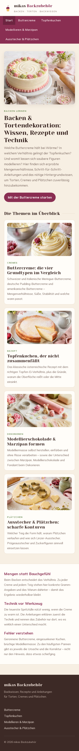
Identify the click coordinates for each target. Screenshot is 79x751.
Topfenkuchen (51, 20)
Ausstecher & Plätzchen (22, 39)
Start (9, 20)
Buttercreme (26, 20)
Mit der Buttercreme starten (30, 197)
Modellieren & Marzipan (22, 29)
